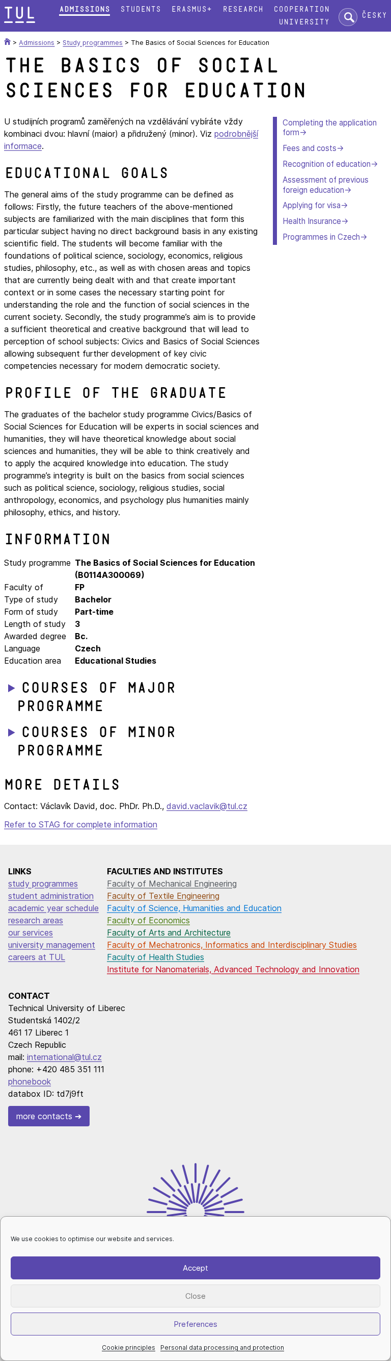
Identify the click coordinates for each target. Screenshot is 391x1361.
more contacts (44, 1116)
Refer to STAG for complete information (80, 824)
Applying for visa (312, 205)
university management (51, 945)
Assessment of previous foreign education (326, 185)
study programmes (43, 883)
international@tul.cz (64, 1057)
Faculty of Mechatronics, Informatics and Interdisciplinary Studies (232, 945)
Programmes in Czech (321, 237)
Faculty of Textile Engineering (163, 896)
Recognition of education (327, 164)
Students (140, 9)
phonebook (29, 1081)
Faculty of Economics (148, 920)
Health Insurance (312, 221)
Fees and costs (310, 148)
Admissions (84, 9)
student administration (51, 896)
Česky (374, 15)
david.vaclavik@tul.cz (206, 806)
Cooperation (301, 9)
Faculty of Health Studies (155, 957)
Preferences (195, 1324)
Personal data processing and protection (222, 1347)
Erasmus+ (191, 9)
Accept (195, 1268)
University (303, 22)
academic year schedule (53, 908)
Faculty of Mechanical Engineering (172, 883)
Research (242, 9)
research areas (35, 920)
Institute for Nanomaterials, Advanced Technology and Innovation (233, 969)
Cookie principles (128, 1347)
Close (195, 1296)
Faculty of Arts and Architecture (169, 932)
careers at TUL (36, 957)
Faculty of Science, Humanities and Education (194, 908)
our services (30, 932)
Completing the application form (330, 128)
